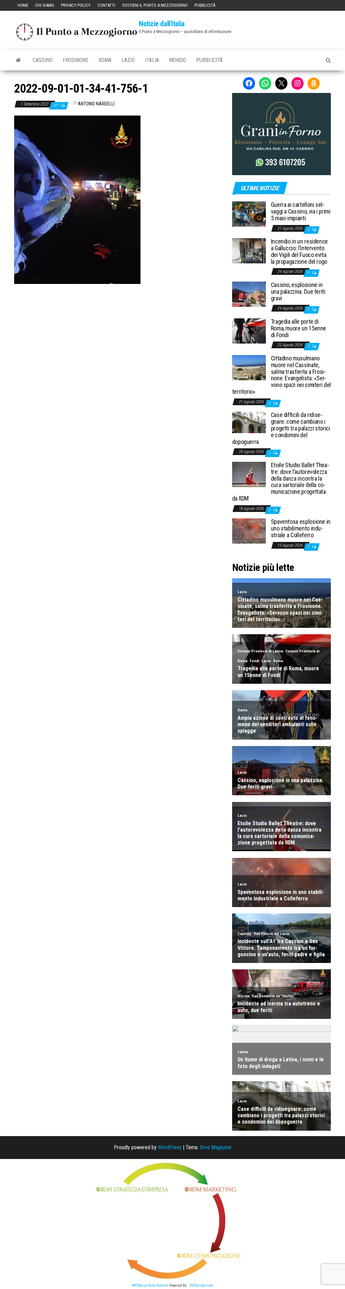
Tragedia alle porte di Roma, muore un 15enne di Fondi (298, 328)
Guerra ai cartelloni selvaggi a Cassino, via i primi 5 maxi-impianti (301, 211)
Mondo (177, 60)
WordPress (170, 1147)
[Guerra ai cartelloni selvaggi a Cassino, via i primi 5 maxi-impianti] (249, 214)
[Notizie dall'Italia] (18, 60)
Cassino (43, 60)
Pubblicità (204, 5)
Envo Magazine (215, 1147)
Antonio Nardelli (96, 103)
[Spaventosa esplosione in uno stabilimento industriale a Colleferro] (249, 530)
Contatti (106, 5)
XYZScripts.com (201, 1285)
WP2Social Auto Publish (150, 1285)
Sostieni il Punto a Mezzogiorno (155, 5)
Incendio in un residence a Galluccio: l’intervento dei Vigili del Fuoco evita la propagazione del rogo (299, 251)
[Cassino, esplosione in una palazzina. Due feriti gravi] (249, 294)
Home (23, 5)
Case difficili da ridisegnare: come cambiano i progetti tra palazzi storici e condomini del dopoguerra (281, 428)
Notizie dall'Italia (162, 24)
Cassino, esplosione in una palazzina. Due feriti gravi (298, 291)
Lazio (128, 60)
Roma (105, 60)
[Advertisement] (117, 329)
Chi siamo (44, 5)
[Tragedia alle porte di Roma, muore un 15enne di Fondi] (249, 330)
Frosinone (75, 60)
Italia (152, 60)
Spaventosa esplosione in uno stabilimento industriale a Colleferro (301, 528)
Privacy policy (76, 5)
